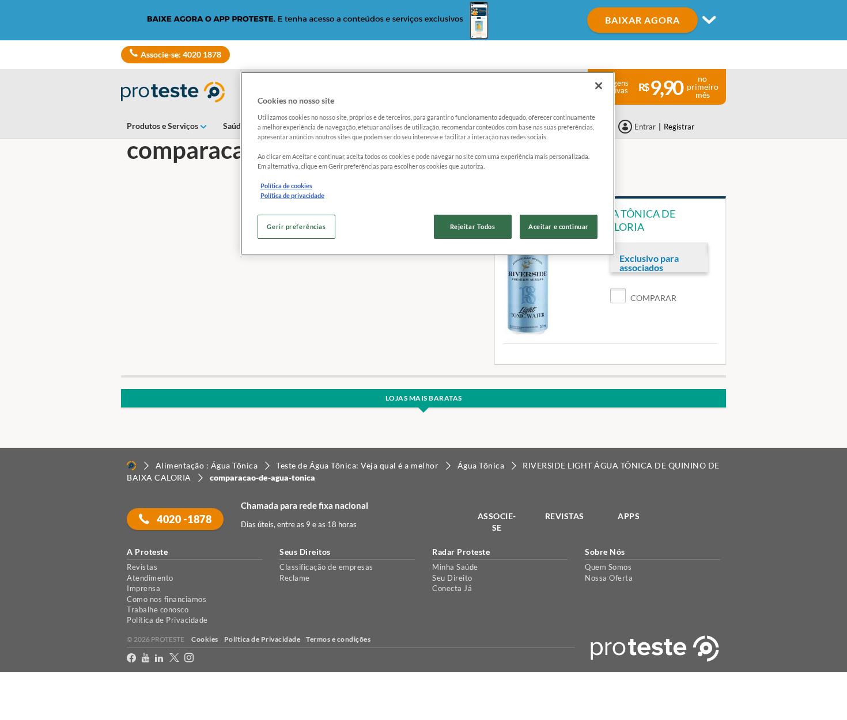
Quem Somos (608, 567)
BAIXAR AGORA (642, 19)
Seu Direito (452, 577)
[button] (643, 298)
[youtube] (145, 659)
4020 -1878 (183, 519)
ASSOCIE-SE (497, 521)
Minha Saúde (455, 567)
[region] (427, 163)
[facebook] (131, 659)
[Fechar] (598, 85)
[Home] (131, 465)
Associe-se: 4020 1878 (181, 54)
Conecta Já (452, 588)
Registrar (679, 126)
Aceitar (25, 713)
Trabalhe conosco (157, 609)
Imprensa (143, 588)
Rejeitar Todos (473, 226)
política (739, 692)
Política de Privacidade (167, 619)
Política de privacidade (292, 195)
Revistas (142, 567)
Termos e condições (338, 639)
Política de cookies (286, 185)
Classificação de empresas (326, 567)
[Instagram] (189, 659)
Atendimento (150, 577)
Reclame (294, 577)
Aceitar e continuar (558, 226)
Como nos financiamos (166, 599)
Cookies (204, 639)
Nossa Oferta (609, 577)
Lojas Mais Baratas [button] (423, 398)
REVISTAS (564, 516)
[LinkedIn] (159, 659)
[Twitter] (174, 659)
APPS (629, 516)
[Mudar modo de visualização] (423, 20)
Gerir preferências (296, 226)
